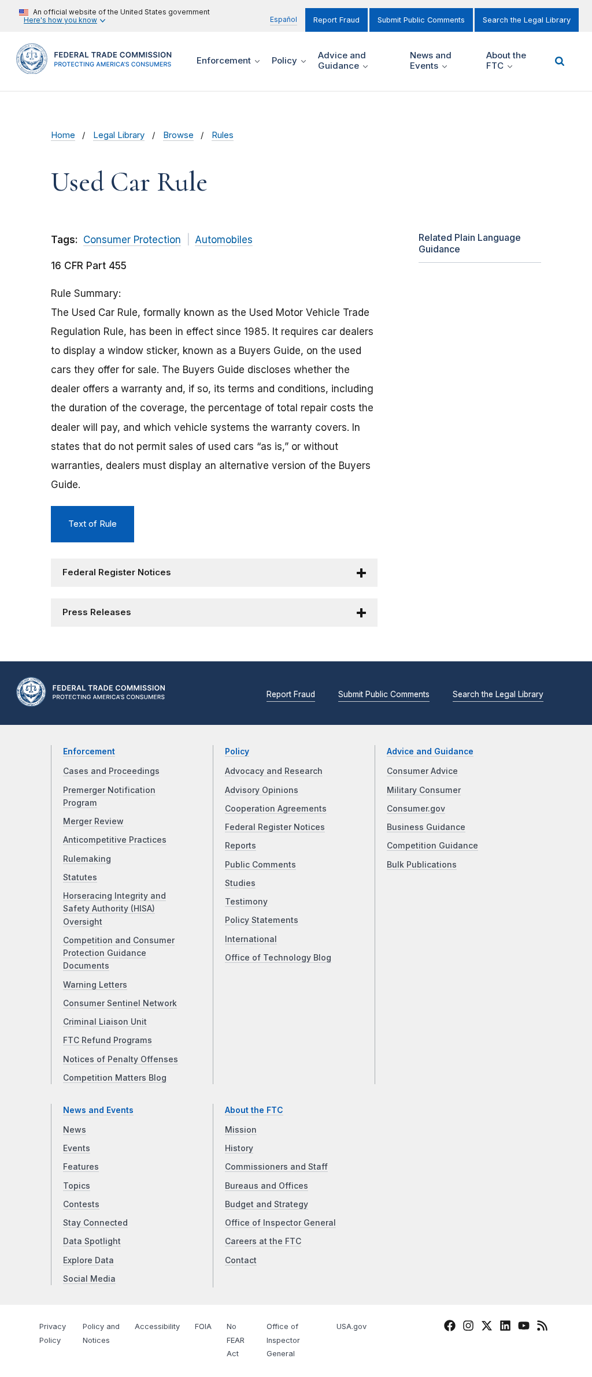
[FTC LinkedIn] (505, 1327)
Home (63, 135)
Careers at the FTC (263, 1241)
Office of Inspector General (280, 1222)
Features (81, 1166)
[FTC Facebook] (450, 1327)
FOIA (203, 1326)
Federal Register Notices (275, 827)
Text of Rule (92, 524)
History (239, 1148)
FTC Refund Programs (107, 1040)
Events (76, 1148)
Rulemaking (87, 859)
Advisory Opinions (261, 790)
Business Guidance (426, 827)
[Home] (97, 67)
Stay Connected (95, 1222)
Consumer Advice (422, 771)
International (251, 939)
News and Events (98, 1110)
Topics (76, 1185)
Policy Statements (261, 920)
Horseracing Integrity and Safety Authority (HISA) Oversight (114, 908)
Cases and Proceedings (111, 771)
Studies (240, 883)
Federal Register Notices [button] (116, 572)
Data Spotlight (92, 1241)
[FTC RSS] (542, 1327)
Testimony (246, 901)
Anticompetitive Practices (114, 839)
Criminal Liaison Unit (105, 1021)
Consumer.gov (416, 808)
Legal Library (119, 135)
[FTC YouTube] (524, 1327)
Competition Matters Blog (114, 1077)
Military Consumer (424, 790)
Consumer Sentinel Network (120, 1003)
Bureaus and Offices (266, 1185)
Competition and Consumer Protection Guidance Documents (119, 953)
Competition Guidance (432, 845)
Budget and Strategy (266, 1204)
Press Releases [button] (96, 612)
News (74, 1129)
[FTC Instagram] (468, 1327)
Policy (237, 751)
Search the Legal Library (527, 20)
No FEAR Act (236, 1340)
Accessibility (157, 1326)
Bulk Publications (422, 864)
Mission (241, 1129)
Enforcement (89, 751)
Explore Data (88, 1260)
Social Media (89, 1278)
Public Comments (260, 864)
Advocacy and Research (274, 771)
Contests (81, 1204)
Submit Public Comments (421, 20)
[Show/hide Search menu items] (560, 61)
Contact (241, 1260)
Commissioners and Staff (276, 1166)
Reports (240, 845)
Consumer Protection (132, 239)
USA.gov (351, 1326)
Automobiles (224, 239)
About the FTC (254, 1110)
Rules (223, 135)
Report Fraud (336, 20)
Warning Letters (95, 984)
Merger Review (93, 821)
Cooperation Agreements (276, 808)
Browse (178, 135)
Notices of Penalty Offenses (120, 1059)
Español (283, 19)
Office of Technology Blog (278, 957)
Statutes (80, 877)
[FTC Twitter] (487, 1325)
